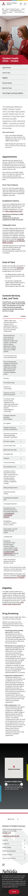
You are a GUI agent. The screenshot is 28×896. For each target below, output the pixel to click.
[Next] (21, 784)
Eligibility (5, 78)
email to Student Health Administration (11, 551)
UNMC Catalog (6, 847)
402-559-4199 (6, 833)
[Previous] (6, 784)
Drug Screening (7, 83)
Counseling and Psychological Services (9, 515)
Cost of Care (6, 72)
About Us (5, 840)
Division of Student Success (12, 9)
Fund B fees (20, 267)
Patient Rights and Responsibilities (12, 93)
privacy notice (7, 886)
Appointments (6, 67)
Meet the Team (7, 88)
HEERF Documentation (9, 851)
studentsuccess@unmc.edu (10, 836)
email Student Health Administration (12, 603)
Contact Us (5, 844)
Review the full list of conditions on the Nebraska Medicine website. (13, 240)
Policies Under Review (9, 858)
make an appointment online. (14, 211)
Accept (14, 891)
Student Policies (7, 854)
